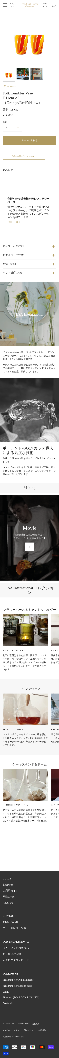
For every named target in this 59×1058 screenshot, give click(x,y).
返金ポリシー (29, 1030)
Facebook (8, 1003)
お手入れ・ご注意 (13, 255)
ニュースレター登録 (14, 928)
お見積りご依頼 (12, 954)
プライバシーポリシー (12, 1030)
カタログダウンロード (16, 960)
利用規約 (42, 1030)
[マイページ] (45, 5)
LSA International (9, 86)
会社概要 (36, 1024)
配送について (10, 896)
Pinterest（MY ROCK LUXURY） (22, 997)
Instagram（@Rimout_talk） (18, 985)
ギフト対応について (14, 272)
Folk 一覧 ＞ (14, 222)
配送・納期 (9, 263)
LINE (6, 991)
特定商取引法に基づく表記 (14, 1037)
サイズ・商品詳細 (13, 246)
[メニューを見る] (5, 4)
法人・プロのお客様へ (16, 948)
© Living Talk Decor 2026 (16, 1024)
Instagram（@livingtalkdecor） (19, 979)
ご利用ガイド (10, 890)
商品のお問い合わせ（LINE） (24, 156)
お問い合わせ (10, 922)
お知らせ (8, 884)
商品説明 (8, 170)
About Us (8, 902)
